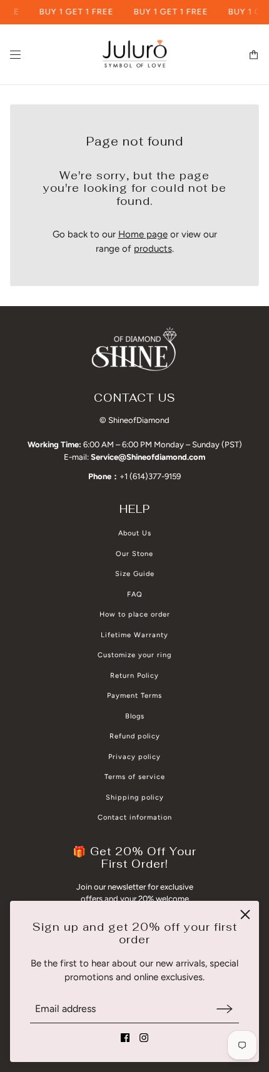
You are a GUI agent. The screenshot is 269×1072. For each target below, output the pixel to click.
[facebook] (125, 1038)
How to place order (134, 614)
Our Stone (134, 554)
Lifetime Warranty (134, 635)
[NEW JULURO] (134, 54)
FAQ (135, 594)
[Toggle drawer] (15, 55)
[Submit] (224, 1008)
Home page (143, 234)
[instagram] (144, 1038)
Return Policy (134, 676)
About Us (134, 533)
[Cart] (253, 54)
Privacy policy (134, 757)
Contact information (135, 817)
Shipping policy (135, 797)
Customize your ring (134, 655)
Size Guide (135, 574)
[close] (245, 914)
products (153, 248)
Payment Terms (134, 696)
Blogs (135, 716)
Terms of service (134, 777)
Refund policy (134, 736)
